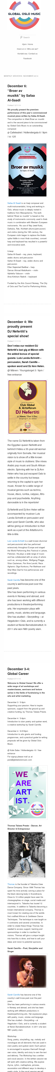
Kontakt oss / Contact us (27, 53)
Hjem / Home (27, 44)
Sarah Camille (13, 579)
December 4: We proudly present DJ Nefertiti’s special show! (20, 328)
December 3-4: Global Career (18, 671)
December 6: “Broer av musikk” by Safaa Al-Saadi (21, 93)
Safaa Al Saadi (14, 203)
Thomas (11, 884)
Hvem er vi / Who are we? (27, 49)
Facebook (27, 58)
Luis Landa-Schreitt (16, 540)
